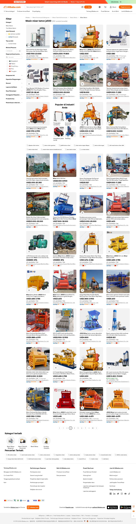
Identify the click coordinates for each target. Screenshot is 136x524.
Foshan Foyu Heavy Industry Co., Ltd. (90, 341)
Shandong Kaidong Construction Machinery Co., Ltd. (118, 135)
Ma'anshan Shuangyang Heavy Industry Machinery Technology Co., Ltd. (38, 96)
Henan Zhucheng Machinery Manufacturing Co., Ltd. (64, 57)
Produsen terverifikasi (63, 472)
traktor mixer (94, 459)
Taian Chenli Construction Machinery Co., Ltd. (64, 96)
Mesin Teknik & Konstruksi (59, 17)
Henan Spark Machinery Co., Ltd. (89, 57)
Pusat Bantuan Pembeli (89, 472)
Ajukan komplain (87, 479)
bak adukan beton (69, 459)
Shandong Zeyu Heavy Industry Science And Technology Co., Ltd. (118, 264)
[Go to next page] (96, 428)
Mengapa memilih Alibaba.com (12, 472)
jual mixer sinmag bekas (52, 459)
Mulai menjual (113, 475)
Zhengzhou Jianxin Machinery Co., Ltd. (91, 186)
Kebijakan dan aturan (36, 489)
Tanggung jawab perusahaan (12, 479)
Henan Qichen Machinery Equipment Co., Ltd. (118, 381)
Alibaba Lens (14, 507)
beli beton (106, 459)
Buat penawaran (61, 475)
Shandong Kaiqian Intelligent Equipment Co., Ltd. (38, 420)
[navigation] (14, 223)
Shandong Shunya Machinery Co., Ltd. (117, 302)
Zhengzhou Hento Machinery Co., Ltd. (37, 135)
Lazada (68, 515)
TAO (82, 515)
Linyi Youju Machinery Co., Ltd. (61, 341)
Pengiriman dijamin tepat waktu (39, 479)
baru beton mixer (71, 149)
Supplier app (70, 507)
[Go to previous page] (59, 428)
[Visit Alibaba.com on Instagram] (122, 494)
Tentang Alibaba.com (10, 468)
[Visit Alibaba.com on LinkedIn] (114, 494)
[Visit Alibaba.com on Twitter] (118, 494)
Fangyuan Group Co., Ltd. (60, 184)
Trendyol (87, 515)
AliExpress (42, 515)
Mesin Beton (73, 17)
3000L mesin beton (122, 455)
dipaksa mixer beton (34, 145)
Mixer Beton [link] (83, 17)
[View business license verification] (85, 521)
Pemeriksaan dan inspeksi (37, 486)
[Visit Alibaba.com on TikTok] (129, 494)
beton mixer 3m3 (33, 149)
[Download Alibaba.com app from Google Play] (126, 507)
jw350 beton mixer (65, 145)
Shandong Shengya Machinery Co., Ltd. (37, 341)
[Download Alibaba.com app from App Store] (112, 507)
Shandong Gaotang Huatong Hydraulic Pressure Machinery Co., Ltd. (91, 135)
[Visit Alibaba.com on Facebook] (111, 494)
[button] (82, 7)
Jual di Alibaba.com (115, 472)
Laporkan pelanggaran (89, 491)
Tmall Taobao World (58, 515)
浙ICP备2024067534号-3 (115, 521)
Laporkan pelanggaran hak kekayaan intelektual (93, 486)
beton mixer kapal (99, 145)
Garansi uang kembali (36, 475)
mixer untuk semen (45, 455)
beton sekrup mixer (75, 455)
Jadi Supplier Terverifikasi (117, 482)
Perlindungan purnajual (36, 482)
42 (92, 428)
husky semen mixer (90, 455)
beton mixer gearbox (50, 145)
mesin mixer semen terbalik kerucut (52, 149)
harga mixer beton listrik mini (15, 459)
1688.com (49, 515)
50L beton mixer (12, 455)
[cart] (105, 7)
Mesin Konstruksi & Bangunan (41, 17)
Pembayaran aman (35, 472)
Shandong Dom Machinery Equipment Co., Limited (38, 186)
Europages (95, 515)
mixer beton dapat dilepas (82, 145)
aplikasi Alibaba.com (98, 507)
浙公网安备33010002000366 (98, 521)
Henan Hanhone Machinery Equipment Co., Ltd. (91, 264)
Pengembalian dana (88, 482)
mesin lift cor (82, 459)
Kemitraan (112, 486)
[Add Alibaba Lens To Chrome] (33, 507)
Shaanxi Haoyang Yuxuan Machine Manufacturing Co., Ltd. (38, 264)
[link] (133, 506)
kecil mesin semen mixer (28, 455)
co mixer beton (85, 149)
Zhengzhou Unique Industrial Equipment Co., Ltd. (91, 96)
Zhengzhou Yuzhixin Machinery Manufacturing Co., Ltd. (118, 96)
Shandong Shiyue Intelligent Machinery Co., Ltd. (38, 57)
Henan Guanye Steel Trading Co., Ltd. (90, 380)
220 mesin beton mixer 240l (116, 145)
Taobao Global (76, 515)
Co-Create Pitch (8, 475)
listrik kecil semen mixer (34, 459)
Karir (5, 482)
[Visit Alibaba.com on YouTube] (125, 494)
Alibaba (28, 17)
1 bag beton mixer (60, 455)
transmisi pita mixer (106, 455)
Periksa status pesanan (116, 479)
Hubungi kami (87, 475)
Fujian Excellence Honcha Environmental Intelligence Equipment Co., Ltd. (64, 225)
